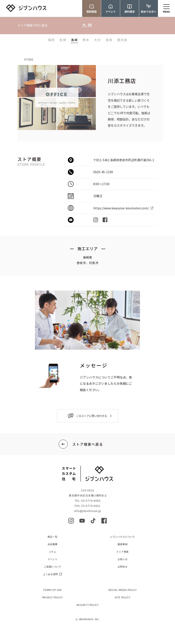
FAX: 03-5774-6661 (88, 505)
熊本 (86, 39)
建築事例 (122, 544)
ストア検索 (122, 551)
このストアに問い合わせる (91, 416)
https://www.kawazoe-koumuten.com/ (121, 208)
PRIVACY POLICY (52, 597)
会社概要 (52, 544)
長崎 (74, 39)
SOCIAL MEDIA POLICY (122, 589)
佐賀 (63, 39)
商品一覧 (52, 536)
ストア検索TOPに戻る (33, 25)
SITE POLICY (122, 597)
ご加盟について (52, 566)
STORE (28, 59)
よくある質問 (50, 574)
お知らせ (122, 559)
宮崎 (109, 39)
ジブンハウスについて (122, 536)
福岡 (51, 39)
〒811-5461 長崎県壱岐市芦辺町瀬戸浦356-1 (123, 160)
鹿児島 (122, 39)
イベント (52, 559)
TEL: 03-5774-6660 (88, 500)
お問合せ (122, 566)
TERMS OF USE (52, 589)
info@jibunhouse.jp (87, 511)
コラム (52, 551)
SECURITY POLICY (87, 604)
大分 (97, 39)
